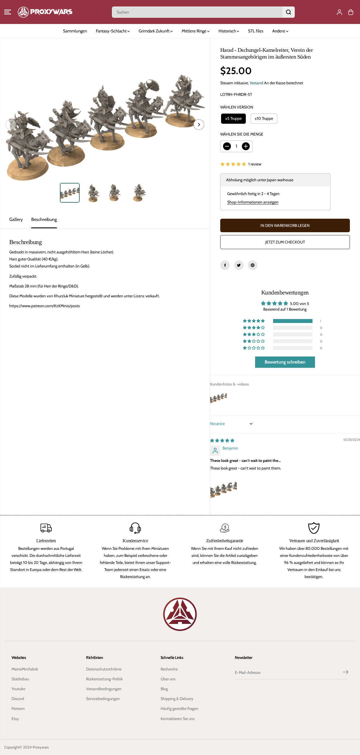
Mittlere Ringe (194, 31)
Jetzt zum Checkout (285, 242)
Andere (279, 31)
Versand (256, 82)
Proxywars (41, 747)
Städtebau (20, 678)
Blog (164, 688)
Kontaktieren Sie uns (178, 718)
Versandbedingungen (104, 688)
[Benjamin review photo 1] (223, 489)
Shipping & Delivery (177, 698)
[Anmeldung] (339, 12)
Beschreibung (44, 219)
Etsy (15, 718)
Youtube (18, 688)
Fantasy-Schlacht (111, 31)
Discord (18, 698)
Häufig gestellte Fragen (179, 708)
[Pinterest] (252, 265)
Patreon (18, 708)
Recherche (169, 669)
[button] (7, 12)
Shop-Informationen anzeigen (252, 202)
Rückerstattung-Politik (104, 678)
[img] (222, 440)
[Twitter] (239, 265)
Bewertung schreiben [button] (285, 362)
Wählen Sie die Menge (241, 134)
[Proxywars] (45, 12)
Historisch (228, 31)
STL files (255, 31)
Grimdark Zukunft (154, 31)
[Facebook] (225, 265)
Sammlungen (75, 31)
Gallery (16, 219)
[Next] (199, 124)
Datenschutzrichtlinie (104, 669)
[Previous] (11, 124)
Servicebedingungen (103, 698)
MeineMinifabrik (25, 669)
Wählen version (236, 107)
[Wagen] (351, 12)
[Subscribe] (345, 673)
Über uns (168, 678)
